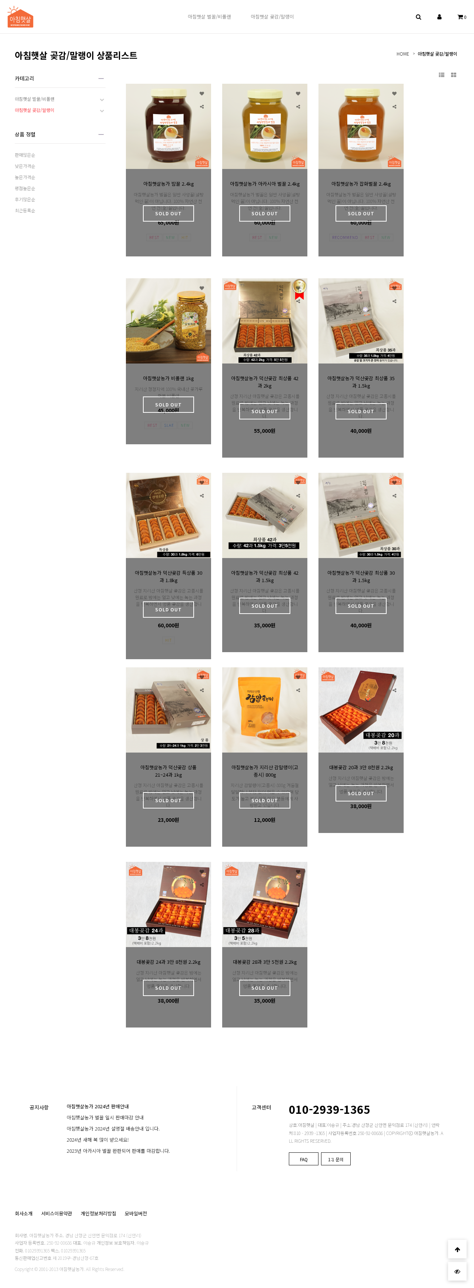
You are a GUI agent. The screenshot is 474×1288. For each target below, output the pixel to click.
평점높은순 (25, 188)
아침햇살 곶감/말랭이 (437, 53)
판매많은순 (25, 155)
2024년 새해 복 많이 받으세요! (98, 1139)
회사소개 (24, 1213)
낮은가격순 (25, 166)
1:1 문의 (336, 1159)
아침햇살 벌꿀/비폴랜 (34, 99)
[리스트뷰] (441, 74)
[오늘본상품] (457, 1271)
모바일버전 (136, 1213)
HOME (403, 53)
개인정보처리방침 (98, 1213)
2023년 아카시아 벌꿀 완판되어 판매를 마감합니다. (118, 1150)
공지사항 (39, 1107)
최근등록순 (25, 210)
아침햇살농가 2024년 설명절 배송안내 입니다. (113, 1128)
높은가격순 (25, 177)
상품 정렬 (25, 134)
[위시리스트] (201, 93)
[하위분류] (102, 99)
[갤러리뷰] (453, 74)
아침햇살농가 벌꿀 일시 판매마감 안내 (105, 1117)
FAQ (304, 1159)
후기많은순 (25, 199)
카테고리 (24, 78)
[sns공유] (201, 106)
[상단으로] (457, 1249)
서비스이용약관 (56, 1213)
